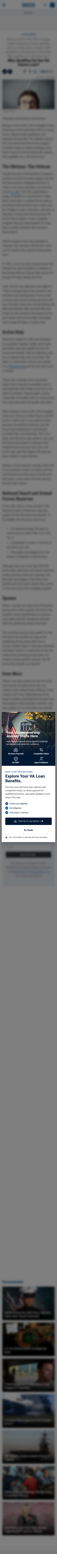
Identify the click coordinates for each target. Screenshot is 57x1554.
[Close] (49, 716)
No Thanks (28, 830)
